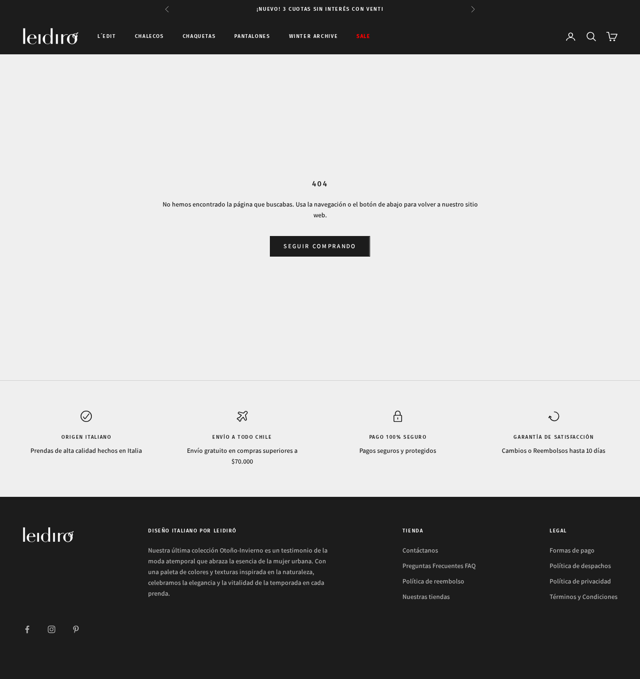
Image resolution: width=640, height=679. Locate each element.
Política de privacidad (580, 581)
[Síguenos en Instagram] (51, 629)
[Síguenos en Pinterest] (76, 629)
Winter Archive (313, 36)
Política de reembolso (433, 581)
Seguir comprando (319, 246)
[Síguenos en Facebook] (27, 629)
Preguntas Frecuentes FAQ (439, 565)
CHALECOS (149, 36)
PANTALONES (252, 36)
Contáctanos (420, 550)
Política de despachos (580, 565)
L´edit (106, 36)
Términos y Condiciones (584, 596)
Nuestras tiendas (426, 596)
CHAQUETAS (199, 36)
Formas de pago (572, 550)
